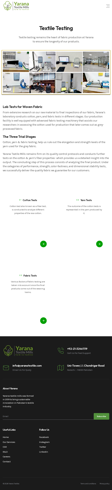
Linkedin (43, 451)
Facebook (44, 437)
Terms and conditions (88, 484)
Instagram (44, 442)
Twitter (42, 446)
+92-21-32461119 (77, 348)
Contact (7, 461)
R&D (5, 451)
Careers (6, 456)
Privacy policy (104, 484)
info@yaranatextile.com (27, 365)
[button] (108, 6)
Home (6, 437)
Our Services (9, 442)
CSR (5, 446)
